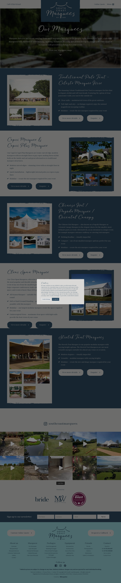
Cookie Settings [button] (46, 299)
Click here (51, 292)
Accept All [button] (55, 299)
